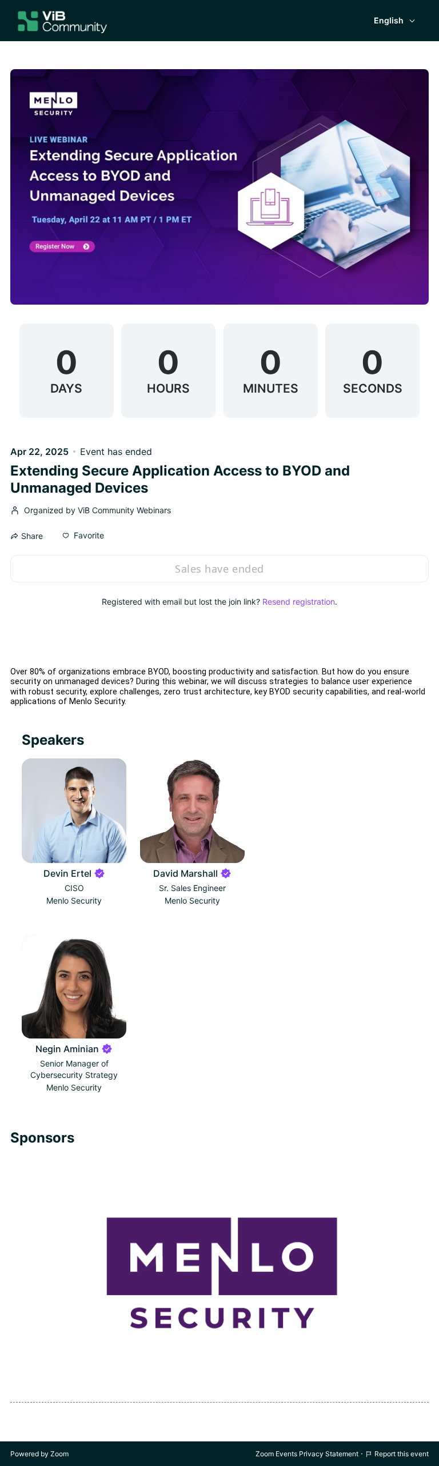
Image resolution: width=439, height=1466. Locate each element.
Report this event (401, 1453)
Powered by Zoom (39, 1453)
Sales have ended (219, 569)
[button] (83, 536)
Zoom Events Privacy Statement (307, 1453)
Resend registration (298, 601)
